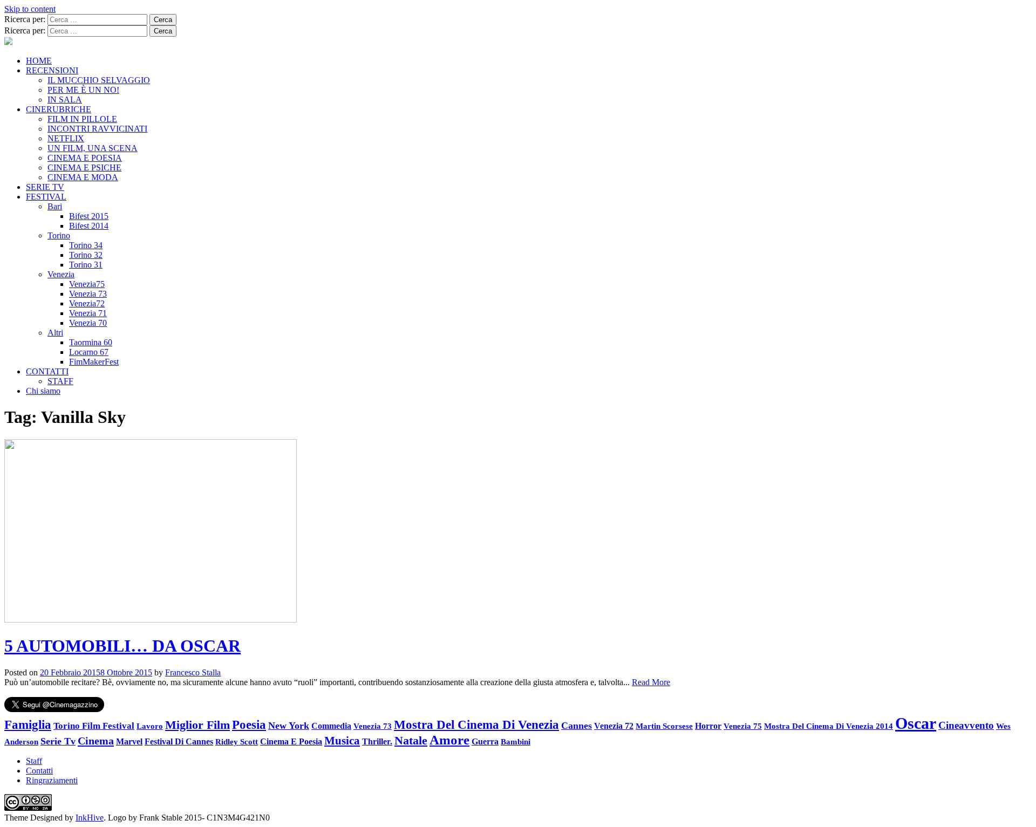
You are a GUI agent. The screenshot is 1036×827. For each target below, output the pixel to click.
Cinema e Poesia (291, 742)
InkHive (90, 817)
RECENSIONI (52, 70)
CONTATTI (47, 371)
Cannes (576, 725)
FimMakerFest (94, 361)
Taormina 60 (90, 342)
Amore (449, 740)
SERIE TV (45, 187)
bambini (515, 741)
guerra (485, 741)
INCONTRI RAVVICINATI (97, 128)
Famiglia (27, 725)
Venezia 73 (88, 293)
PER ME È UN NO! (83, 89)
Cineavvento (966, 725)
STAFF (60, 381)
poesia (249, 724)
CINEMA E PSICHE (84, 167)
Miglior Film (197, 725)
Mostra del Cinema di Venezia (476, 724)
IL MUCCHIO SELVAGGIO (98, 80)
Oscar (915, 723)
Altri (55, 332)
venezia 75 (743, 725)
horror (708, 725)
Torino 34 (86, 245)
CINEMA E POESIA (84, 157)
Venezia (60, 274)
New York (288, 725)
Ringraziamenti (52, 780)
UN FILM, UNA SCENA (92, 148)
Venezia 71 (88, 313)
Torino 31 (86, 264)
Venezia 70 (88, 322)
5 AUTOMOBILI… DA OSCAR (122, 645)
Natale (410, 740)
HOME (39, 60)
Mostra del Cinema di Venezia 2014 (828, 725)
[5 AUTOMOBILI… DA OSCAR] (150, 619)
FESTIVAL (46, 196)
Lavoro (150, 726)
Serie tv (58, 741)
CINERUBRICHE (58, 109)
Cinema (96, 741)
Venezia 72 (613, 725)
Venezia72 (87, 303)
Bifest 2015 (88, 216)
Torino (58, 235)
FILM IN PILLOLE (82, 119)
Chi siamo (43, 390)
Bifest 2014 (88, 225)
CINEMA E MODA (82, 177)
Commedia (331, 725)
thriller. (377, 741)
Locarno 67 (88, 352)
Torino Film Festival (93, 726)
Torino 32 (86, 254)
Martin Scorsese (664, 725)
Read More (651, 682)
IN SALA (64, 99)
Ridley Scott (236, 741)
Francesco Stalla (193, 672)
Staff (34, 761)
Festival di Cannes (179, 741)
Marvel (129, 742)
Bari (54, 206)
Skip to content (30, 8)
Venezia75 (87, 284)
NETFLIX (65, 138)
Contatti (39, 770)
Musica (342, 740)
